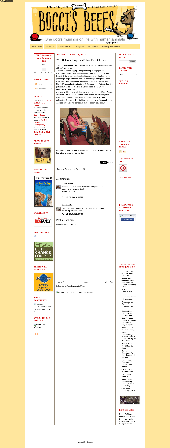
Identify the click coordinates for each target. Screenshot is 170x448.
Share (110, 163)
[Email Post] (83, 169)
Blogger (90, 442)
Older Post (109, 282)
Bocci (64, 205)
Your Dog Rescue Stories (111, 46)
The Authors (50, 46)
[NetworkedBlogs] (127, 216)
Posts (39, 84)
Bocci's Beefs (37, 46)
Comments (41, 88)
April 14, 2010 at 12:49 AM (72, 214)
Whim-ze (128, 424)
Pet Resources (93, 46)
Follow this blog (127, 219)
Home (85, 282)
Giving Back (79, 46)
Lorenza (65, 183)
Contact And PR (64, 46)
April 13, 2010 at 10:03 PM (72, 197)
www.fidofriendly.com (103, 100)
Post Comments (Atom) (76, 286)
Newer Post (61, 282)
